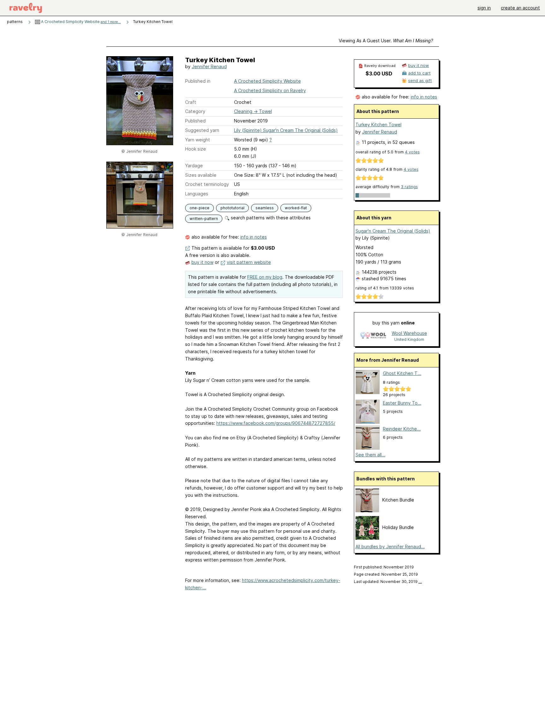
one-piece (199, 207)
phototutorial (232, 207)
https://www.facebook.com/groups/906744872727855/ (275, 423)
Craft (190, 102)
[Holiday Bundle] (367, 538)
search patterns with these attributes (270, 217)
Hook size (195, 149)
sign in (484, 7)
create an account (520, 7)
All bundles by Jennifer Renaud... (390, 546)
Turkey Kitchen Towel (378, 124)
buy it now (202, 262)
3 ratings (409, 186)
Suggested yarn (202, 130)
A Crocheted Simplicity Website (80, 21)
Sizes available (200, 175)
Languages (196, 193)
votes (412, 152)
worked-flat (296, 207)
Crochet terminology (207, 184)
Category (195, 111)
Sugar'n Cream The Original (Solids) (392, 231)
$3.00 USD (379, 73)
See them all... (370, 454)
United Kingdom (409, 339)
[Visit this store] (373, 336)
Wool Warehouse (409, 333)
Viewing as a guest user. (386, 40)
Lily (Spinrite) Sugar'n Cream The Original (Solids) (286, 130)
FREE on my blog (264, 277)
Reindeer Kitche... (402, 428)
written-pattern (204, 218)
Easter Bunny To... (402, 403)
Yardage (194, 165)
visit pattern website (249, 262)
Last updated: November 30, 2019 (388, 581)
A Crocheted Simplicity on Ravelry (270, 90)
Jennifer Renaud (209, 66)
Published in (197, 81)
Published (195, 120)
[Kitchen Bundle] (367, 510)
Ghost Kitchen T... (402, 373)
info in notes (253, 237)
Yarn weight (197, 139)
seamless (264, 207)
